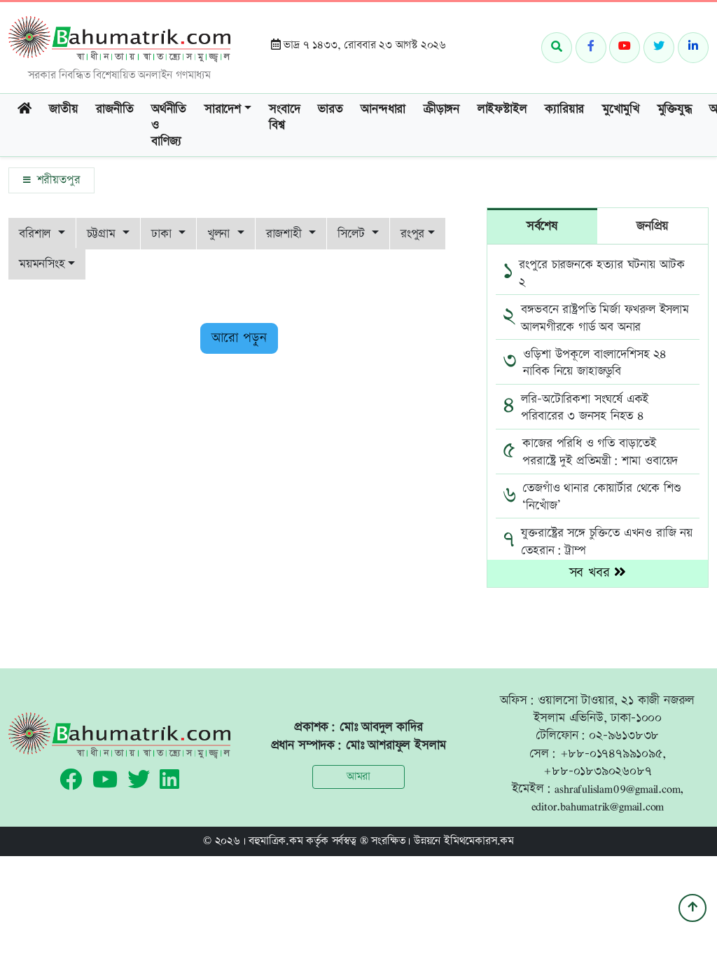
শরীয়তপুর (56, 180)
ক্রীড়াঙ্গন (441, 109)
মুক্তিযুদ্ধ (674, 109)
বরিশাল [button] (37, 233)
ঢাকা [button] (163, 233)
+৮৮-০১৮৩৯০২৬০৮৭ (597, 771)
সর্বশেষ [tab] (542, 226)
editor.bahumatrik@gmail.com (597, 806)
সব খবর (592, 572)
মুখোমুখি (620, 109)
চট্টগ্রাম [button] (103, 233)
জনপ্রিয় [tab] (652, 226)
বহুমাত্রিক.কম (275, 841)
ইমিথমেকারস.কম (479, 841)
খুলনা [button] (220, 233)
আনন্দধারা (383, 109)
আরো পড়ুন (239, 338)
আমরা (358, 777)
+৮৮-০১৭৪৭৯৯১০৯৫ (611, 753)
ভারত (330, 109)
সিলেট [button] (352, 233)
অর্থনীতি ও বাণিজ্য (168, 125)
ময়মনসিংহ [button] (42, 264)
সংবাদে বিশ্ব (284, 117)
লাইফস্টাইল (502, 109)
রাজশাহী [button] (286, 233)
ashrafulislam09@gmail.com (617, 788)
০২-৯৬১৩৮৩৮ (624, 735)
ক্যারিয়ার (564, 109)
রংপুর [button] (412, 233)
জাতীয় (63, 109)
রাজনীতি (114, 109)
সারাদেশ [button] (222, 109)
